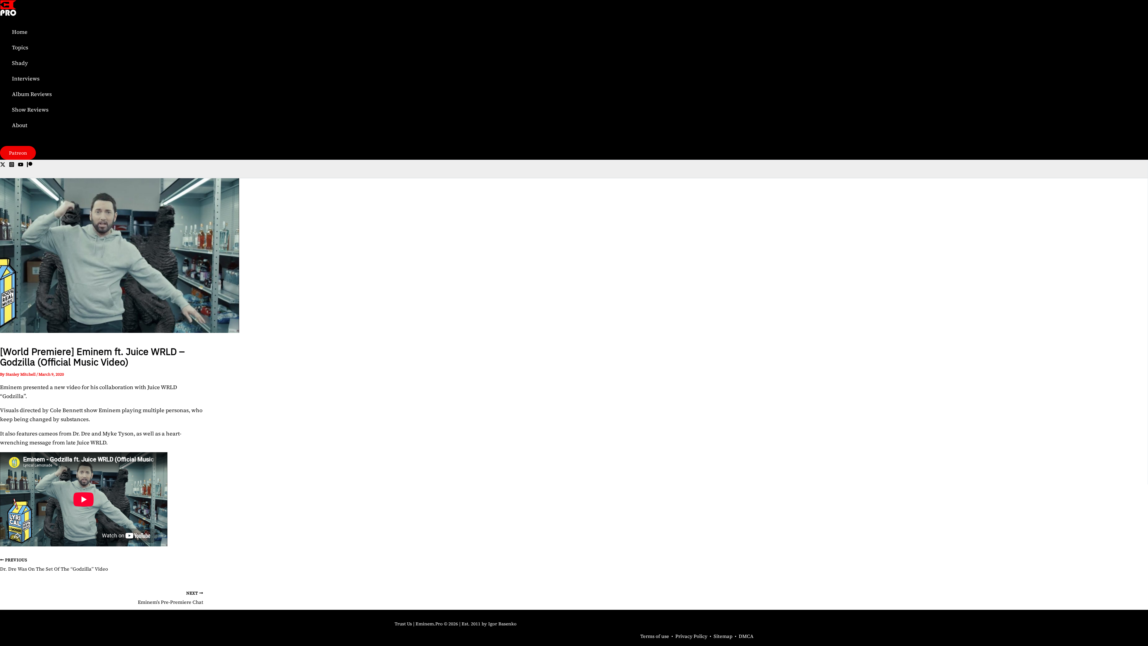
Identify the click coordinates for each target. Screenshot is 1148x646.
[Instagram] (11, 165)
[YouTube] (20, 165)
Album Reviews (32, 94)
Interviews (25, 78)
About (19, 125)
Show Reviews (30, 109)
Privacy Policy (691, 636)
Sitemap (723, 636)
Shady (20, 63)
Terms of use (654, 636)
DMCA (746, 636)
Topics (20, 47)
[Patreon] (29, 165)
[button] (18, 153)
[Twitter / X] (2, 165)
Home (20, 32)
